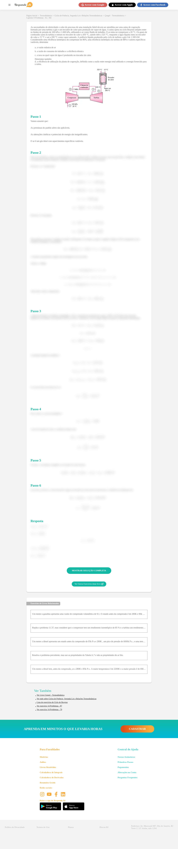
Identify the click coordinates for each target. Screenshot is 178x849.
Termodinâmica (46, 16)
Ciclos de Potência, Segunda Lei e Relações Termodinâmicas (78, 16)
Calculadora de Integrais (51, 772)
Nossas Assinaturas (126, 757)
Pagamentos (123, 767)
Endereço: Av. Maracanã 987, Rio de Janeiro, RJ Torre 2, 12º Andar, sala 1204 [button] (152, 827)
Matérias (44, 757)
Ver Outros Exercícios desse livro (88, 584)
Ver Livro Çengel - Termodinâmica (50, 695)
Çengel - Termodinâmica (114, 16)
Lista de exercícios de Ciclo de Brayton (52, 702)
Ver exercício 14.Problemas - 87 (49, 706)
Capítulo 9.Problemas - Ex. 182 (38, 18)
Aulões (43, 762)
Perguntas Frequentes (127, 777)
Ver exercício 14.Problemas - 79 (49, 710)
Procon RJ (104, 827)
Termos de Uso (43, 827)
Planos (71, 827)
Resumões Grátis (47, 783)
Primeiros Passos (125, 762)
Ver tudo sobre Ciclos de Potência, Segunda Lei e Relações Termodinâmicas (66, 699)
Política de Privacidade (15, 827)
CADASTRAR (137, 728)
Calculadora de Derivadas (52, 777)
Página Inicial (31, 16)
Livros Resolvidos (48, 767)
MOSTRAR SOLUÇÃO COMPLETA (89, 570)
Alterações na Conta (127, 772)
